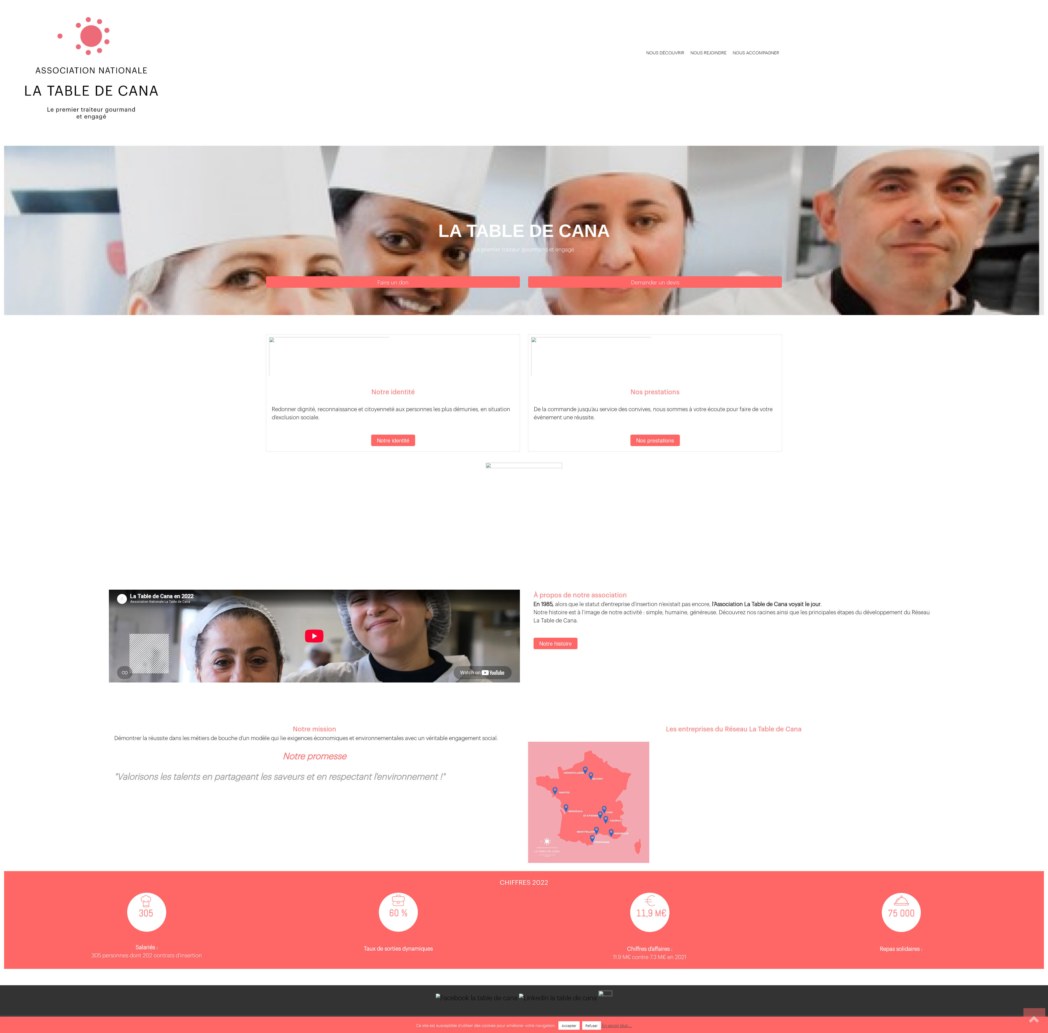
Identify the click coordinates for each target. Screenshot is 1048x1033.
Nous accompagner (756, 52)
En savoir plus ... (617, 1025)
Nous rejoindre (708, 52)
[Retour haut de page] (1034, 1019)
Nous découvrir (665, 52)
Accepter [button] (569, 1025)
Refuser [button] (591, 1025)
